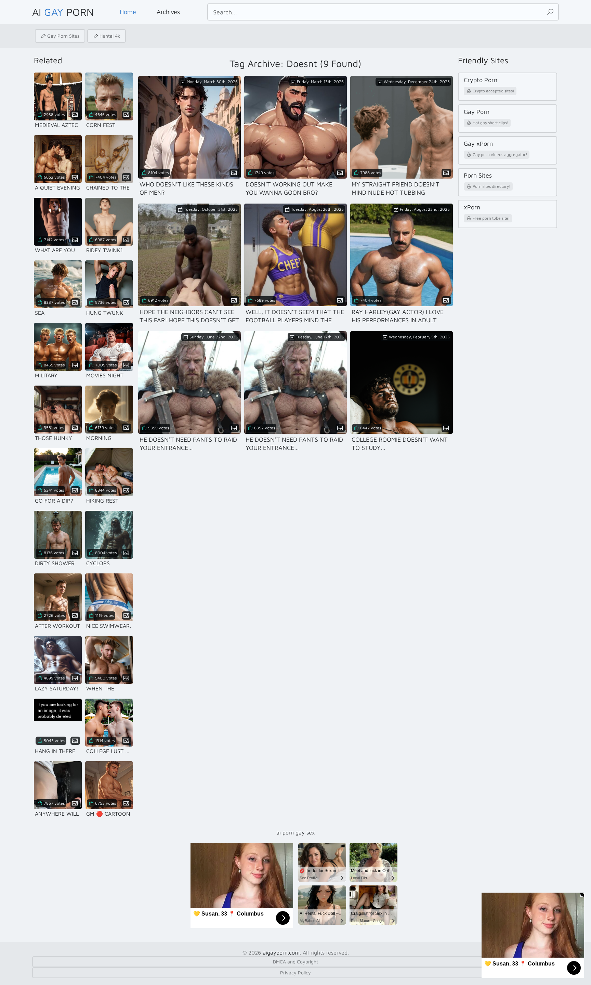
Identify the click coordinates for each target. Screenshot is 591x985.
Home (128, 11)
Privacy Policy (295, 972)
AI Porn (63, 12)
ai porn (285, 832)
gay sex (305, 832)
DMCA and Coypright (295, 961)
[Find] (550, 12)
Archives (168, 11)
